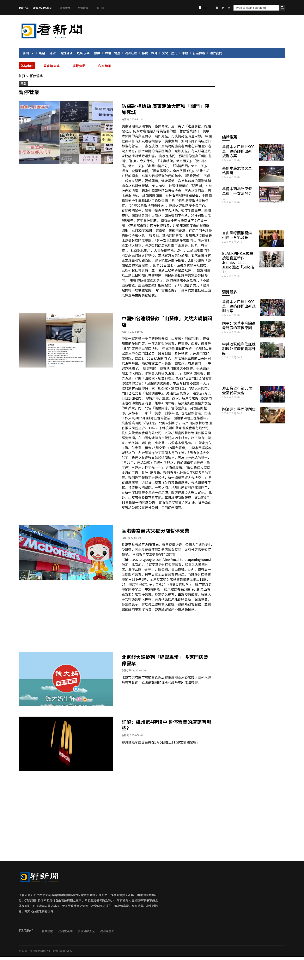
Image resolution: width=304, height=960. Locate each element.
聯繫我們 (65, 7)
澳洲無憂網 (107, 931)
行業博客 (199, 53)
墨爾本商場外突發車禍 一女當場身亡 (237, 193)
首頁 (22, 76)
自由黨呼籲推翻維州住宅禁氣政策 (237, 235)
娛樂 (97, 53)
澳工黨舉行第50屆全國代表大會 (237, 390)
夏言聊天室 (51, 65)
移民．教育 (149, 53)
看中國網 (47, 931)
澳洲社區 (131, 53)
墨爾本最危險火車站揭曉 (237, 170)
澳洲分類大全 (86, 931)
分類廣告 (83, 7)
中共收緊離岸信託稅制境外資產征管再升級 (239, 348)
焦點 (42, 53)
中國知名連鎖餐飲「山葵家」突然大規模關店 (167, 321)
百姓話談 (66, 53)
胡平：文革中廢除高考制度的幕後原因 (239, 325)
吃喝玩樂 (83, 53)
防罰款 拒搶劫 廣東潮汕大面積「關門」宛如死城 (165, 109)
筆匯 (185, 53)
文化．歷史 (169, 53)
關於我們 (216, 53)
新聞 (26, 53)
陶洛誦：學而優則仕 (239, 409)
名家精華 (104, 65)
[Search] (282, 8)
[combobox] (256, 8)
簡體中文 (24, 7)
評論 (52, 53)
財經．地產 (112, 53)
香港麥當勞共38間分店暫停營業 (155, 530)
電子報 (100, 7)
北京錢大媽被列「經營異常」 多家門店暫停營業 (165, 660)
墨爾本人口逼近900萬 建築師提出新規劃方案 (238, 151)
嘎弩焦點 (79, 65)
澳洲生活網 (65, 931)
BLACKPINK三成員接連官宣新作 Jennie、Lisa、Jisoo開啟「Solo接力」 (238, 262)
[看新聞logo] (52, 39)
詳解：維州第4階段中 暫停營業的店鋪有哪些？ (166, 724)
